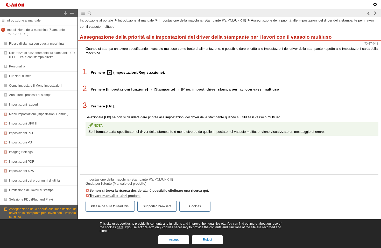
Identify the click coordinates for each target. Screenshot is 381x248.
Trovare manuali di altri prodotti (114, 196)
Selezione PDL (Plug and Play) (31, 199)
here (120, 227)
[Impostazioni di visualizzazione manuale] (375, 5)
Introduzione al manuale (23, 20)
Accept (174, 240)
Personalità (17, 66)
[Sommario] (83, 13)
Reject (207, 240)
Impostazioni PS (20, 142)
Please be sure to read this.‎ (110, 206)
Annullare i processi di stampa (30, 95)
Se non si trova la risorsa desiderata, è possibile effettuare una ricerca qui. (149, 190)
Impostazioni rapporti (24, 104)
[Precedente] (368, 13)
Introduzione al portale (96, 20)
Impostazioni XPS (21, 171)
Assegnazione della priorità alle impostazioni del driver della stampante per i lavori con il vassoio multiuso (43, 213)
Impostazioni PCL (21, 133)
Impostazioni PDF (21, 161)
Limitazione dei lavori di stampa (31, 190)
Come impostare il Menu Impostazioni (35, 85)
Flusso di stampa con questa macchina (36, 43)
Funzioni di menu (21, 76)
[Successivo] (375, 13)
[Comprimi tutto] (72, 13)
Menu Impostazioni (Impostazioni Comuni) (38, 114)
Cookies (195, 206)
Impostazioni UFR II (23, 123)
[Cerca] (89, 13)
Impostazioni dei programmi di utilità (34, 180)
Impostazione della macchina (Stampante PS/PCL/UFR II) (202, 20)
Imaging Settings (21, 152)
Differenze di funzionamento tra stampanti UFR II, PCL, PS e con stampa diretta (42, 55)
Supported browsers (157, 206)
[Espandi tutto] (65, 13)
